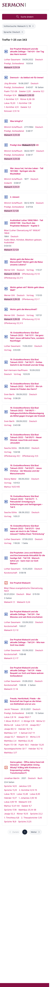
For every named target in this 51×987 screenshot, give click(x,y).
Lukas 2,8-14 (10, 717)
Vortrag (30, 270)
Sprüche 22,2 (36, 813)
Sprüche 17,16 (10, 809)
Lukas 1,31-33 (21, 725)
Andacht (8, 183)
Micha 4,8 (8, 725)
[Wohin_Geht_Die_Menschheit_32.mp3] (6, 309)
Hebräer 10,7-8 (25, 729)
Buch (40, 778)
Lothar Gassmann (12, 59)
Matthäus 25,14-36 (27, 809)
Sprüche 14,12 (10, 786)
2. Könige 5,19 (27, 721)
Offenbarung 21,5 (30, 456)
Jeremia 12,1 (38, 91)
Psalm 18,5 (24, 744)
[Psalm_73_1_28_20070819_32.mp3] (6, 77)
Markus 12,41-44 (12, 806)
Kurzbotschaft (10, 572)
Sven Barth (9, 394)
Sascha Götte (10, 448)
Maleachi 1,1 (9, 602)
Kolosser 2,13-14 (11, 111)
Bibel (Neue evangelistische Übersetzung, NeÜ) (23, 589)
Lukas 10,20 (9, 103)
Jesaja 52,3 (9, 813)
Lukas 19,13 (9, 794)
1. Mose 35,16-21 (11, 721)
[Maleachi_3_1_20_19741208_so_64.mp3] (6, 197)
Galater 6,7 (27, 806)
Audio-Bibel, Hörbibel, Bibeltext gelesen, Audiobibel (23, 241)
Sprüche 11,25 (10, 790)
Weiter (34, 832)
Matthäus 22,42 (25, 741)
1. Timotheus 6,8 (11, 817)
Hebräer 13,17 (10, 798)
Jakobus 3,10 (25, 786)
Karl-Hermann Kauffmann (16, 370)
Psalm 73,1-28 (10, 91)
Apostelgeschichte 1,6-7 (15, 748)
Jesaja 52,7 (9, 737)
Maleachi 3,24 (23, 602)
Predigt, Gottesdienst (14, 63)
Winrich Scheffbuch (13, 127)
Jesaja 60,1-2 (10, 729)
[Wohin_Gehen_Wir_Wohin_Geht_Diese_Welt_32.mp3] (6, 289)
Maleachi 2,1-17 (11, 658)
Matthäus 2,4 (10, 741)
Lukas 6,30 (35, 794)
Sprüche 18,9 (10, 821)
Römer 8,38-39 (27, 99)
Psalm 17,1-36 (10, 744)
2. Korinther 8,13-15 (28, 790)
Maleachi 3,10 (25, 802)
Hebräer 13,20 (37, 744)
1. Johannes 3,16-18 (28, 798)
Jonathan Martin (11, 778)
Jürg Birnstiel (10, 83)
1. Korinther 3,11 (11, 99)
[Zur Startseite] (14, 4)
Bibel (28, 594)
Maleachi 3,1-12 (11, 630)
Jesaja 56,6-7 (24, 717)
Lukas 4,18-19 (10, 802)
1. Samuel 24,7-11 (27, 733)
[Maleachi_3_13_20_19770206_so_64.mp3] (6, 145)
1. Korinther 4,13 (11, 107)
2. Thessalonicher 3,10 (31, 817)
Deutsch (39, 59)
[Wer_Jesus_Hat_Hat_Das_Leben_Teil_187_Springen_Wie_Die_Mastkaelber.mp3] (6, 171)
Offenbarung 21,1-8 (31, 274)
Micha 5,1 (40, 721)
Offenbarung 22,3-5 (13, 278)
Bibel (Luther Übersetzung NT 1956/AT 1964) (22, 231)
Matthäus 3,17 (10, 733)
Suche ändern (27, 17)
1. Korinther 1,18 (24, 103)
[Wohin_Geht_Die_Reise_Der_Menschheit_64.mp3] (6, 262)
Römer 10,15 (22, 813)
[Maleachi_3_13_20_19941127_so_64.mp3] (6, 121)
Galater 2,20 (25, 91)
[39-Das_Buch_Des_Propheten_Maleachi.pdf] (6, 583)
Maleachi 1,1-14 (11, 689)
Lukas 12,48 (22, 794)
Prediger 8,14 (10, 95)
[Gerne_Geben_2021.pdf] (6, 767)
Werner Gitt (9, 270)
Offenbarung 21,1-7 (30, 299)
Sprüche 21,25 (24, 821)
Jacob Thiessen (11, 709)
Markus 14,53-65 (12, 486)
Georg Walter (10, 479)
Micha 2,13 (35, 737)
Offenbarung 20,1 (12, 456)
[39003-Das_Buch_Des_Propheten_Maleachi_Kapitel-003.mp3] (6, 223)
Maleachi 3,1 (22, 737)
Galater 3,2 (26, 107)
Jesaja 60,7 (35, 725)
